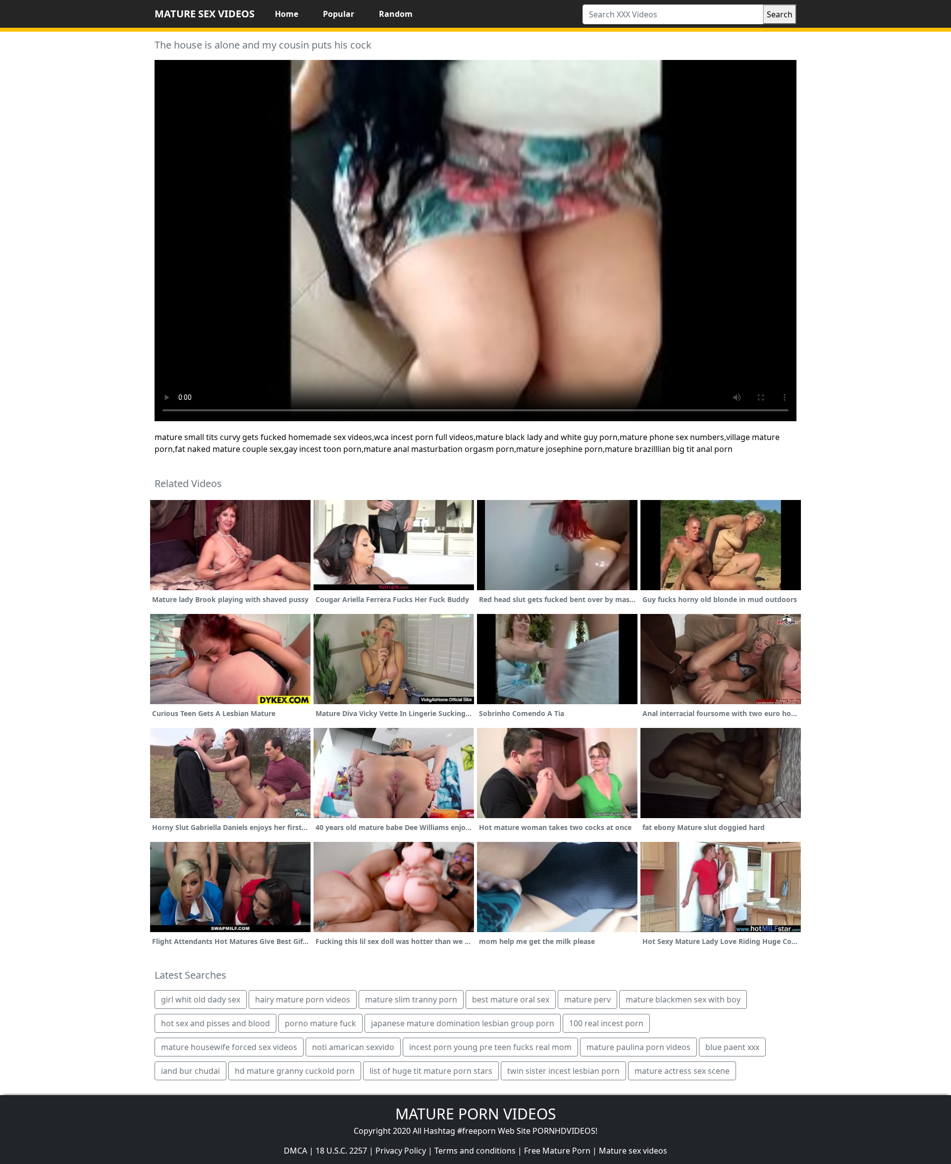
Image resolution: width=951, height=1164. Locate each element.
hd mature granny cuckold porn (295, 1070)
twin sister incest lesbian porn (563, 1070)
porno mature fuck (320, 1023)
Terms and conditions (475, 1150)
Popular (338, 13)
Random (396, 13)
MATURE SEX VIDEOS (205, 13)
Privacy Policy (400, 1150)
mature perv (587, 999)
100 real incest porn (606, 1023)
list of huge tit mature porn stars (431, 1070)
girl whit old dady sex (200, 999)
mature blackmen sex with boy (683, 999)
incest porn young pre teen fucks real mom (490, 1047)
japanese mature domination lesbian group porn (462, 1023)
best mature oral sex (510, 999)
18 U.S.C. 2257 (341, 1150)
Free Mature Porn (557, 1150)
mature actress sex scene (682, 1070)
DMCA (295, 1150)
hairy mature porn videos (302, 999)
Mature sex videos (633, 1150)
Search (779, 14)
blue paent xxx (732, 1047)
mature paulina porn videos (638, 1047)
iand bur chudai (190, 1070)
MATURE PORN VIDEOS (475, 1114)
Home (286, 13)
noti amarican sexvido (353, 1047)
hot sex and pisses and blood (215, 1023)
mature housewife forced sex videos (229, 1047)
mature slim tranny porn (411, 999)
